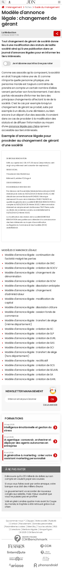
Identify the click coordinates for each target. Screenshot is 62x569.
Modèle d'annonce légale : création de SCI (29, 347)
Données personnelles (42, 524)
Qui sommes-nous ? (15, 521)
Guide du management (46, 7)
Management (14, 7)
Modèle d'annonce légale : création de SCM (30, 281)
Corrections (15, 529)
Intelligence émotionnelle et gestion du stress (27, 428)
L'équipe (30, 521)
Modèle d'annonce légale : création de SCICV (31, 268)
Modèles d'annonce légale (19, 250)
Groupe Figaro (45, 529)
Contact (13, 524)
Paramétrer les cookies (15, 527)
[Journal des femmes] (16, 546)
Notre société (41, 521)
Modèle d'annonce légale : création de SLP (29, 333)
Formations (14, 418)
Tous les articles (44, 527)
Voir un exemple (50, 405)
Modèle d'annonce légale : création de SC (29, 329)
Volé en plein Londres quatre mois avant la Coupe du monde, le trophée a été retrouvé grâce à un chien (30, 504)
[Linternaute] (16, 552)
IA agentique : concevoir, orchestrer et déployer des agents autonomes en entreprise (27, 441)
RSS (55, 527)
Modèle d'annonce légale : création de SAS (29, 342)
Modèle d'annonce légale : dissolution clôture (31, 307)
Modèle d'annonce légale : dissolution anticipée (32, 285)
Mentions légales (29, 529)
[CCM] (45, 546)
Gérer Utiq (31, 527)
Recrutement (25, 524)
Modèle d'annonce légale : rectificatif (26, 360)
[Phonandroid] (45, 565)
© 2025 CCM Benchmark (31, 532)
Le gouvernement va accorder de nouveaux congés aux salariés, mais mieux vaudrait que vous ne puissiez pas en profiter (28, 494)
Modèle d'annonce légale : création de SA (29, 374)
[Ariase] (16, 565)
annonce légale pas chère (24, 126)
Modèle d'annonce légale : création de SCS (30, 365)
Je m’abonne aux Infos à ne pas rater (32, 63)
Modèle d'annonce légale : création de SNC (30, 263)
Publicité (52, 521)
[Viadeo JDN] (45, 559)
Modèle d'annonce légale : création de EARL (30, 379)
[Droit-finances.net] (45, 553)
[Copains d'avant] (16, 559)
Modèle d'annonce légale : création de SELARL (31, 370)
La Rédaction (9, 32)
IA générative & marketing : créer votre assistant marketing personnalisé (28, 456)
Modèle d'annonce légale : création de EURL (30, 338)
